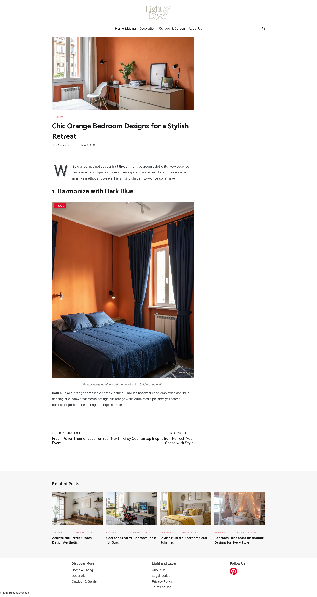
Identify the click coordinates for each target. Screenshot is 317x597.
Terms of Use (161, 587)
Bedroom (57, 117)
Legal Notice (161, 576)
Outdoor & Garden (172, 28)
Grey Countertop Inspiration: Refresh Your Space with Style (158, 438)
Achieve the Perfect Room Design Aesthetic (72, 540)
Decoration (147, 28)
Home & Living (125, 28)
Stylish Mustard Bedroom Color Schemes (183, 540)
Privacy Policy (162, 581)
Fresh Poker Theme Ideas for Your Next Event (85, 438)
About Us (195, 28)
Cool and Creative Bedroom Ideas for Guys (131, 540)
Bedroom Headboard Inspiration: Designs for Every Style (239, 540)
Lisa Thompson (61, 145)
